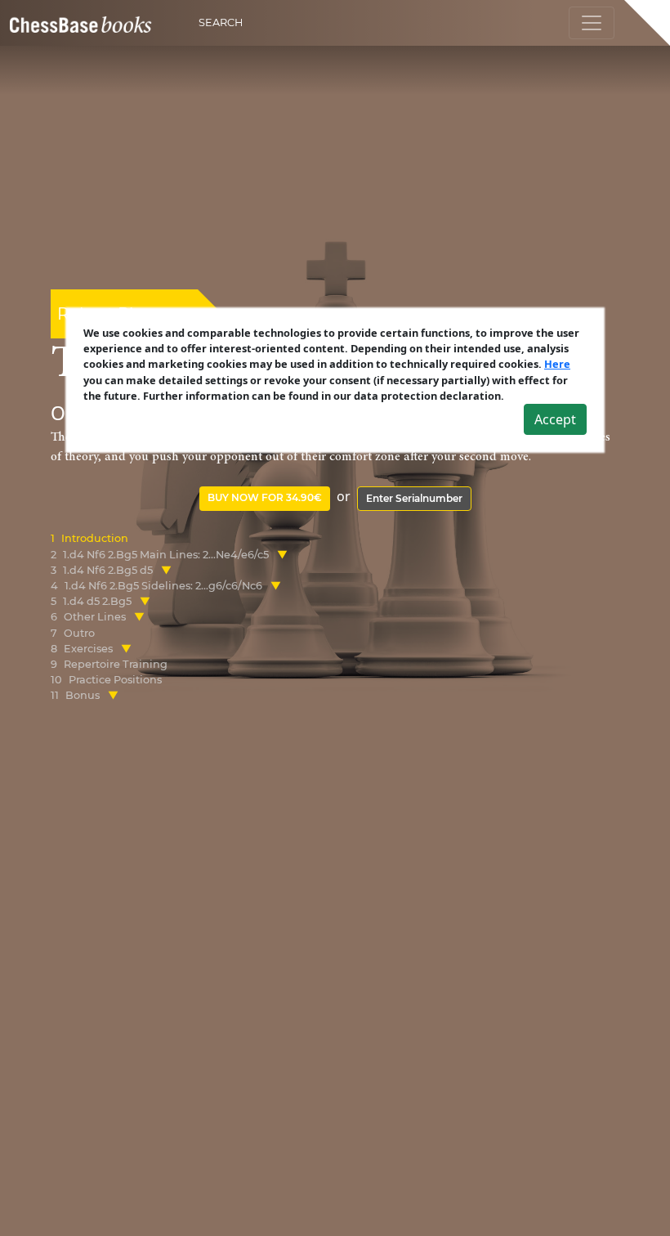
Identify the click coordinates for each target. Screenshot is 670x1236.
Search (221, 22)
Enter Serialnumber (414, 498)
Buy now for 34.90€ (265, 497)
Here (557, 363)
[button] (282, 554)
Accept (555, 419)
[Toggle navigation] (591, 23)
